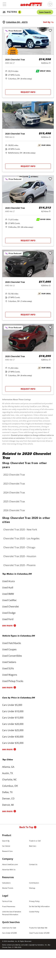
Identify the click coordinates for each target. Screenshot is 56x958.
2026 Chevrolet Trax (14, 510)
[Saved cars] (50, 4)
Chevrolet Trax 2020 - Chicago (19, 547)
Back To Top (26, 827)
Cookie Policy (34, 912)
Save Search (45, 12)
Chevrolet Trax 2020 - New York (20, 529)
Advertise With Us (8, 869)
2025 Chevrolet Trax (14, 501)
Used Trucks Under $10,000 (39, 933)
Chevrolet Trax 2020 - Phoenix (19, 565)
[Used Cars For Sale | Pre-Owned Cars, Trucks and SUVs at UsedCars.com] (31, 4)
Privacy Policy (34, 901)
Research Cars (7, 851)
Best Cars (32, 846)
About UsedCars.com (10, 864)
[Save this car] (50, 31)
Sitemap (32, 888)
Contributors (34, 883)
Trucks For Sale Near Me (38, 928)
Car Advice (6, 846)
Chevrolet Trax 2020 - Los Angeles (21, 538)
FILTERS (13, 12)
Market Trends (7, 888)
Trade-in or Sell (35, 841)
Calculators (6, 883)
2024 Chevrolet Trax (14, 492)
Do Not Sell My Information (39, 906)
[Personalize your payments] (50, 63)
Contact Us (33, 864)
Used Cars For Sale (9, 928)
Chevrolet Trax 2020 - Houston (19, 556)
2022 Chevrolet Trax (14, 474)
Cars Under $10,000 (9, 933)
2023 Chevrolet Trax (14, 483)
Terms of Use (7, 901)
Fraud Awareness (8, 906)
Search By (5, 841)
